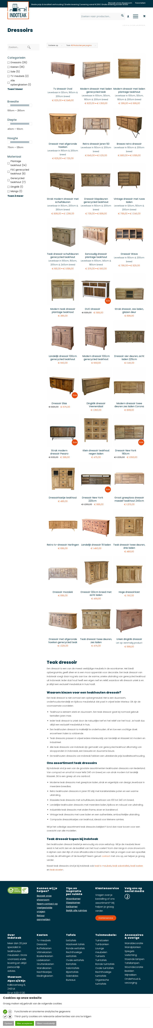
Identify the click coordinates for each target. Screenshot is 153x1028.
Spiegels (129, 951)
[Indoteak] (18, 10)
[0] (144, 15)
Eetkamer (72, 906)
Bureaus (70, 980)
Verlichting (131, 955)
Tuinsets (100, 956)
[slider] (8, 105)
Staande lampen (134, 959)
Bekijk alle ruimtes (76, 910)
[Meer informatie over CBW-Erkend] (17, 893)
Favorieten (140, 2)
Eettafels (71, 940)
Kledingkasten (45, 976)
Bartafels (71, 964)
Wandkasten (44, 968)
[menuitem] (120, 3)
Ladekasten (43, 960)
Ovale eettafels (75, 960)
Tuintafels (101, 960)
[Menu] (134, 16)
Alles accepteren (24, 1023)
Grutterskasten (45, 964)
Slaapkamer (73, 902)
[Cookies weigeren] (10, 1012)
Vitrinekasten (44, 952)
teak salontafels (121, 865)
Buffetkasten (44, 948)
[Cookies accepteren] (5, 1012)
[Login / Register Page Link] (128, 16)
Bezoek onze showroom (120, 2)
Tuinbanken (102, 944)
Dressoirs (42, 944)
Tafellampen (132, 963)
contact (106, 856)
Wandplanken (133, 947)
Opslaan (8, 1023)
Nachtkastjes (44, 972)
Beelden (129, 971)
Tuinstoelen (102, 940)
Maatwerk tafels (75, 944)
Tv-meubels (44, 940)
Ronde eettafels (75, 948)
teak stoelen (56, 869)
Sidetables (72, 976)
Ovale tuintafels (104, 968)
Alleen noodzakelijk (46, 1023)
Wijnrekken (131, 975)
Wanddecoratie (134, 943)
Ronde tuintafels (104, 964)
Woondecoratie (134, 967)
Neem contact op (47, 903)
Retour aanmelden (43, 917)
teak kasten (136, 865)
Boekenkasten (45, 956)
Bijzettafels (72, 972)
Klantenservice (106, 918)
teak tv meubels (103, 865)
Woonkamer (73, 898)
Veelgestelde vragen (44, 909)
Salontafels (72, 968)
